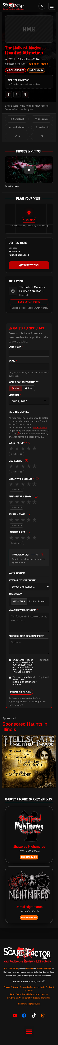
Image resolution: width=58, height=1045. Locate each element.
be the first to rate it (38, 63)
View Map (29, 219)
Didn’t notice (16, 454)
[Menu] (51, 6)
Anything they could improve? (26, 636)
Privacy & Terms (11, 987)
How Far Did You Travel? (22, 580)
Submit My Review (20, 691)
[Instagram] (43, 1015)
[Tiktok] (33, 1015)
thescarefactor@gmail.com (29, 1004)
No (30, 388)
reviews (29, 968)
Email (13, 361)
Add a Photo (15, 594)
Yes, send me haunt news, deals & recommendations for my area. (30, 681)
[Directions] (25, 94)
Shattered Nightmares (29, 846)
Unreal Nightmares (29, 907)
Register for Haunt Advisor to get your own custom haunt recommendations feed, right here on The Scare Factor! (30, 666)
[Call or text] (16, 94)
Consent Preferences (29, 987)
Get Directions (29, 265)
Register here (40, 427)
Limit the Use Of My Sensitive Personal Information (29, 998)
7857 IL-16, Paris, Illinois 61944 (23, 59)
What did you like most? (23, 610)
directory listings (44, 968)
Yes (17, 388)
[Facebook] (8, 94)
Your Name (16, 347)
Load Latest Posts (29, 301)
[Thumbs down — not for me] (42, 136)
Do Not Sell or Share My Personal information (29, 994)
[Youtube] (14, 1015)
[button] (29, 1031)
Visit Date (15, 395)
